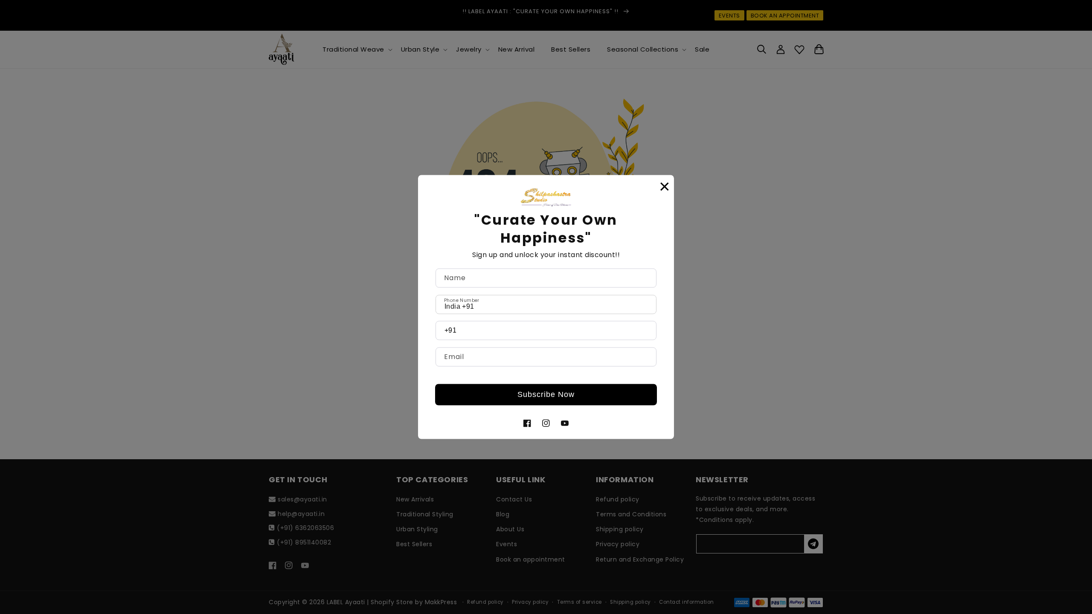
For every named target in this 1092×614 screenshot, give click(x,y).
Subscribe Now (546, 394)
